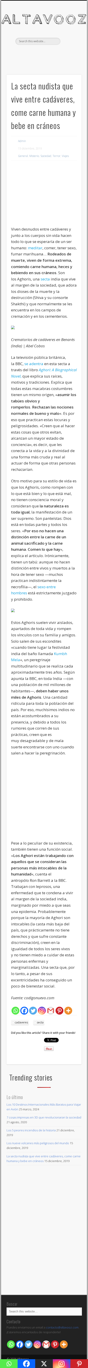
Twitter (48, 52)
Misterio (34, 156)
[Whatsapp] (15, 1011)
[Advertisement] (44, 194)
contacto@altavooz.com (62, 1327)
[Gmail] (51, 1011)
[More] (68, 1011)
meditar (35, 247)
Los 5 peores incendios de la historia (31, 1130)
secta (46, 279)
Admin (22, 141)
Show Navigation (70, 40)
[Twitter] (33, 1011)
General (23, 156)
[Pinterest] (59, 1011)
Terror (56, 156)
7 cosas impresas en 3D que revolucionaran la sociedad (44, 1117)
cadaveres (21, 1022)
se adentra (33, 363)
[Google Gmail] (46, 1344)
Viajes (65, 156)
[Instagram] (42, 1011)
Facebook (38, 52)
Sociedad (45, 156)
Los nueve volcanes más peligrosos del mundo (38, 1143)
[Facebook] (24, 1011)
